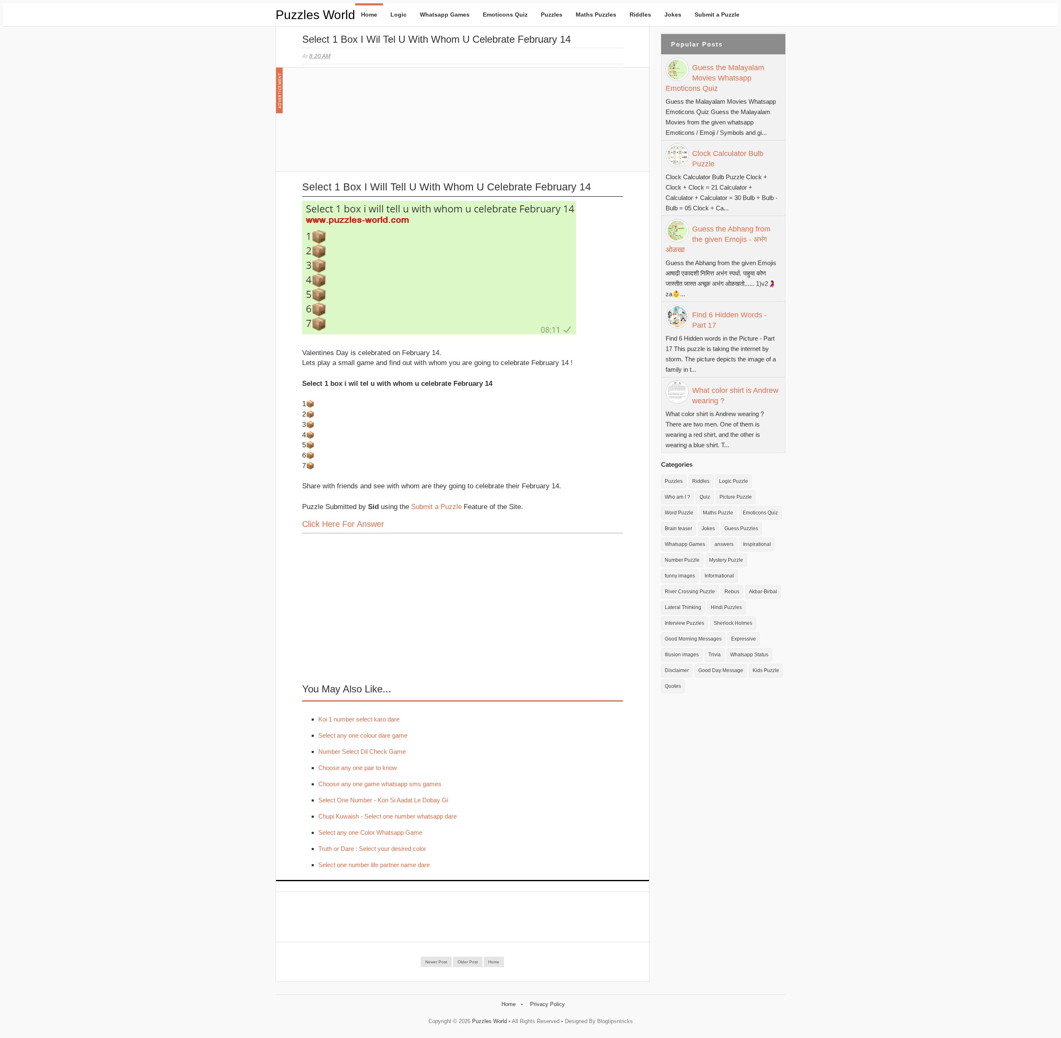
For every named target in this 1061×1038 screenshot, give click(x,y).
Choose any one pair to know (357, 767)
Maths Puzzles (596, 14)
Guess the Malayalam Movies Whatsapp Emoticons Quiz (715, 78)
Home (369, 14)
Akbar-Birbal (763, 592)
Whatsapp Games (445, 14)
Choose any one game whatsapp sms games (379, 783)
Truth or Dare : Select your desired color (372, 848)
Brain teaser (678, 528)
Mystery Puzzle (726, 560)
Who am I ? (677, 497)
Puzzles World (315, 15)
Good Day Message (720, 670)
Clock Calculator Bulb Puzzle (727, 158)
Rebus (731, 592)
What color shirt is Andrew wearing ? (735, 395)
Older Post (468, 962)
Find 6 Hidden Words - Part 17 (729, 320)
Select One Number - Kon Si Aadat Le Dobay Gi (383, 800)
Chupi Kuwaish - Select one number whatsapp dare (387, 816)
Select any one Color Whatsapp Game (370, 832)
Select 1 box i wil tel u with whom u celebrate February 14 (436, 39)
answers (724, 544)
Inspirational (757, 544)
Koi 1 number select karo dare (359, 719)
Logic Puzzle (733, 481)
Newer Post (436, 962)
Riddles (640, 14)
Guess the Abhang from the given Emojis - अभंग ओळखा (718, 239)
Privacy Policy (547, 1004)
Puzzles (551, 14)
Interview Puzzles (684, 623)
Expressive (743, 639)
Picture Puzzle (735, 497)
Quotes (673, 686)
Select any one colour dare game (362, 735)
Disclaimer (677, 670)
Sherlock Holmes (733, 623)
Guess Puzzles (741, 528)
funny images (680, 576)
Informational (719, 576)
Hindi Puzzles (726, 607)
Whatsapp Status (749, 655)
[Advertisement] (364, 123)
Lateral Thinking (683, 607)
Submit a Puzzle (717, 14)
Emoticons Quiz (505, 14)
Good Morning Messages (693, 639)
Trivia (714, 655)
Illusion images (682, 655)
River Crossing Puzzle (690, 592)
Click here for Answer (343, 524)
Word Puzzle (679, 513)
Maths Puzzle (718, 513)
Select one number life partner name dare (374, 864)
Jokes (672, 14)
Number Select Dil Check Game (362, 751)
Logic (398, 14)
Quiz (705, 497)
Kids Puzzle (766, 670)
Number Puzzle (682, 560)
